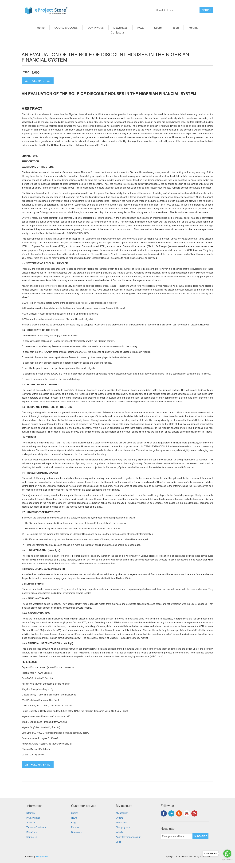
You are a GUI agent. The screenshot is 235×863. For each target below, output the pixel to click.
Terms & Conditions (36, 827)
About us (30, 822)
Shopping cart (123, 827)
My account (122, 812)
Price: (26, 72)
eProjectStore (42, 856)
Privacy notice (33, 817)
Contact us (118, 32)
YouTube (187, 813)
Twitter (171, 813)
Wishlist (120, 832)
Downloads (120, 27)
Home (41, 27)
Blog (176, 27)
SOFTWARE (95, 27)
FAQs (140, 27)
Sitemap (30, 812)
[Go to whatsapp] (227, 854)
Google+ (194, 813)
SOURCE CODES (66, 27)
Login (118, 841)
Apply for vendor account (128, 836)
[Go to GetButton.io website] (227, 860)
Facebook (164, 813)
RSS (179, 813)
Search (158, 27)
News (74, 817)
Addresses (121, 822)
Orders (119, 817)
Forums (193, 27)
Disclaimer (31, 832)
